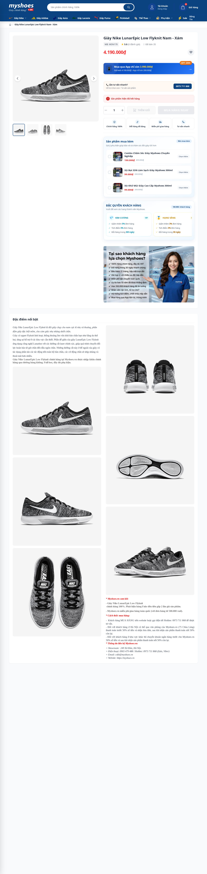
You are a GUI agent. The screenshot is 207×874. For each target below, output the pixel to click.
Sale (182, 17)
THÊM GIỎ (144, 110)
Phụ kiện (165, 18)
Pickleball (124, 18)
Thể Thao (143, 18)
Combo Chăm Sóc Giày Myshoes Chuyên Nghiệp (147, 155)
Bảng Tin (192, 18)
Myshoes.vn (71, 359)
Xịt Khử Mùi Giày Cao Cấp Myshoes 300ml (148, 185)
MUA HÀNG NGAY (176, 110)
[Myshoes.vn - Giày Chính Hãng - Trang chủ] (21, 7)
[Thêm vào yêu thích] (191, 52)
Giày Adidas (42, 18)
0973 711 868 (182, 86)
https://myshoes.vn (125, 658)
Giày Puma (104, 18)
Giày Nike (19, 18)
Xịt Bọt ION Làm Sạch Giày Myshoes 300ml (148, 170)
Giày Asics (62, 18)
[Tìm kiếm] (129, 7)
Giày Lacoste (83, 18)
